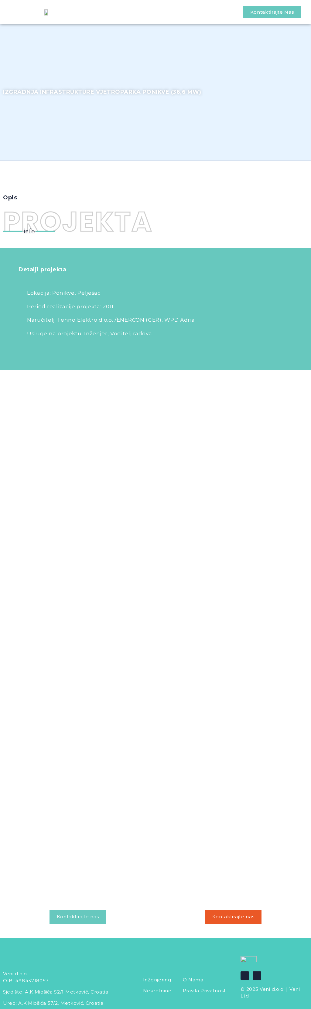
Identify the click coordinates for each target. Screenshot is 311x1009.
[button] (272, 12)
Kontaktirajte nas (78, 916)
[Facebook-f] (245, 975)
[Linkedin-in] (257, 975)
